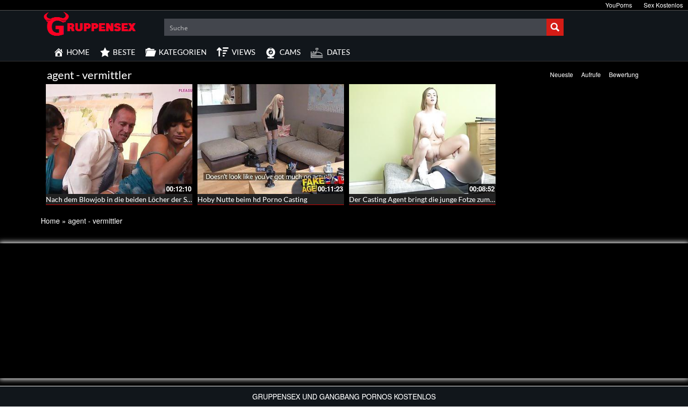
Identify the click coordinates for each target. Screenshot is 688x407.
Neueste (561, 74)
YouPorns (618, 5)
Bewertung (624, 74)
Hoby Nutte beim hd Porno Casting (252, 199)
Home (50, 221)
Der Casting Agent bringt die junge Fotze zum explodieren (439, 199)
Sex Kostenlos (663, 5)
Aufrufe (591, 74)
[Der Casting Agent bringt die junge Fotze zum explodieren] (422, 139)
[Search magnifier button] (555, 27)
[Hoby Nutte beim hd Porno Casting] (270, 139)
